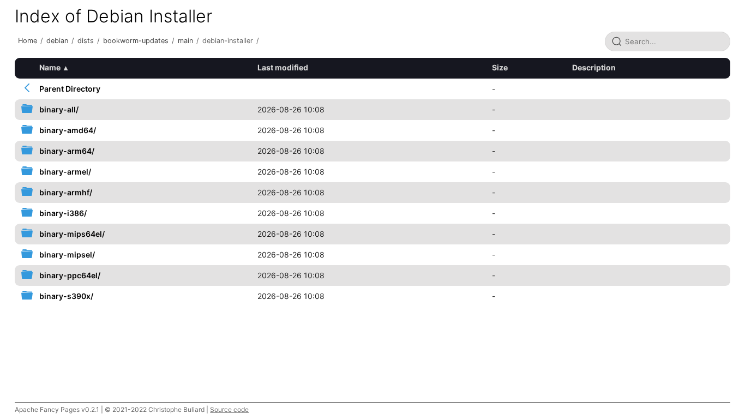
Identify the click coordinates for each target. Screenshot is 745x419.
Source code (229, 409)
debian (57, 41)
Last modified (282, 67)
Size (500, 67)
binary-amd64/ (67, 130)
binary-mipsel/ (67, 254)
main (185, 41)
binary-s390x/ (66, 296)
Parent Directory (69, 88)
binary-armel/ (65, 171)
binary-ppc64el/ (69, 275)
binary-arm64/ (66, 150)
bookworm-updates (136, 41)
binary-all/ (59, 109)
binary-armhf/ (65, 192)
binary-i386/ (63, 213)
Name (50, 67)
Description (594, 67)
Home (27, 41)
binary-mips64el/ (72, 233)
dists (85, 41)
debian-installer (227, 41)
